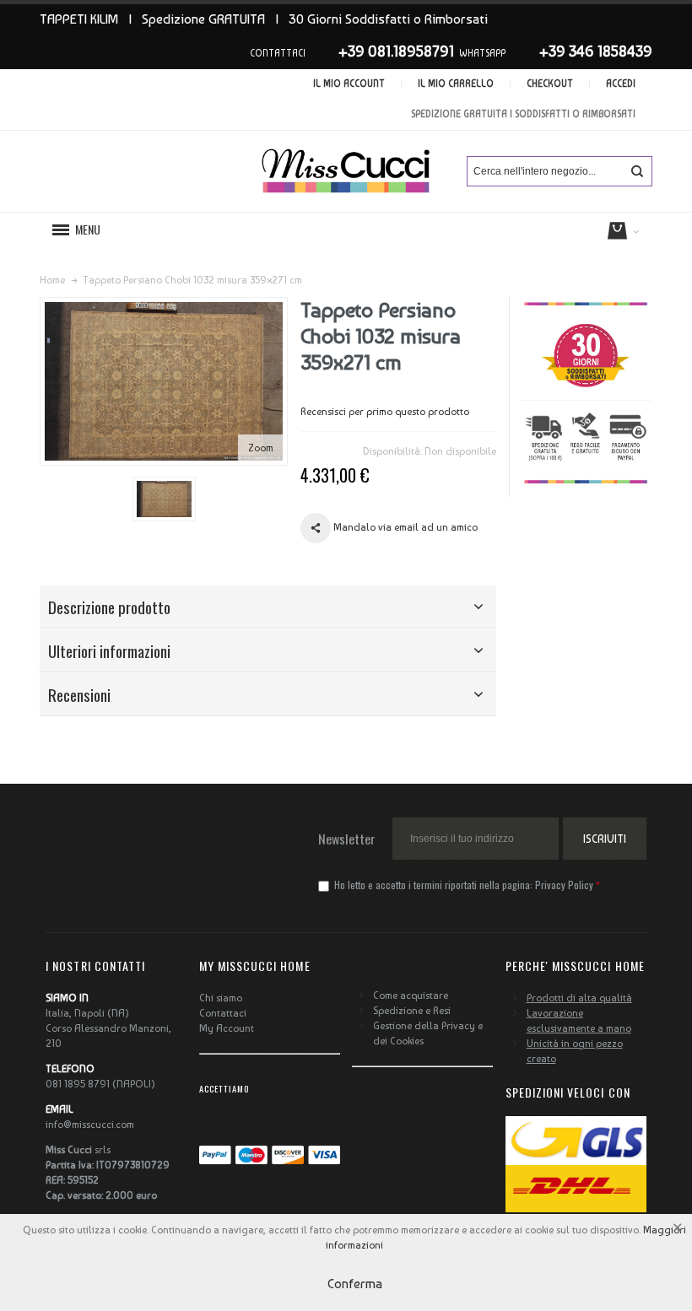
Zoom (260, 448)
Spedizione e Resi (412, 1011)
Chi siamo (220, 998)
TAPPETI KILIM (79, 19)
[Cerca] (637, 171)
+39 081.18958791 (396, 51)
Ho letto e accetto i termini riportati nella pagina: (462, 884)
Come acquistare (410, 995)
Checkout (550, 83)
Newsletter (347, 838)
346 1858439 (610, 51)
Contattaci (222, 1013)
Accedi (620, 83)
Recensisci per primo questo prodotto (384, 412)
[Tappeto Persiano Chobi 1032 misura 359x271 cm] (164, 499)
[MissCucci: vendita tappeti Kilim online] (346, 171)
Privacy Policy (564, 884)
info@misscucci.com (90, 1124)
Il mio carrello (456, 83)
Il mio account (349, 83)
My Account (226, 1028)
